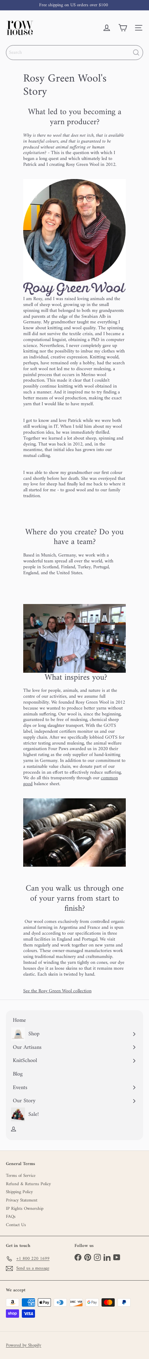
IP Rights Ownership (24, 1209)
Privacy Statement (21, 1200)
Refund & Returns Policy (28, 1184)
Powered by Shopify (23, 1345)
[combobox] (74, 52)
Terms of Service (20, 1176)
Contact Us (16, 1225)
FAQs (11, 1217)
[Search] (136, 52)
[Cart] (123, 28)
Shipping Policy (19, 1192)
